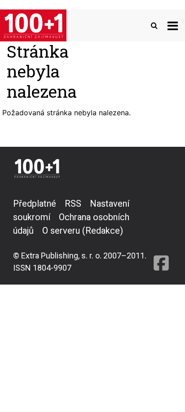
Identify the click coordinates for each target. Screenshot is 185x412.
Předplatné (34, 203)
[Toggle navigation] (172, 25)
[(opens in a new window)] (161, 235)
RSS (73, 203)
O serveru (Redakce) (82, 230)
